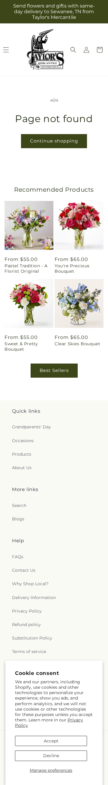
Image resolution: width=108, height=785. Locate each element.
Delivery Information (34, 597)
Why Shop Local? (30, 583)
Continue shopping (54, 141)
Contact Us (23, 570)
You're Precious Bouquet (72, 268)
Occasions (23, 440)
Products (21, 454)
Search (19, 505)
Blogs (18, 519)
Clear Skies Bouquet (77, 343)
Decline (51, 755)
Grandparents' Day (31, 427)
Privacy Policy (27, 611)
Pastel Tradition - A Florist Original (26, 268)
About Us (22, 467)
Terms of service (29, 651)
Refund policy (26, 624)
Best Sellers (54, 370)
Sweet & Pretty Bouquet (21, 346)
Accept (51, 741)
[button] (73, 49)
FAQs (17, 556)
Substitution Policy (32, 638)
